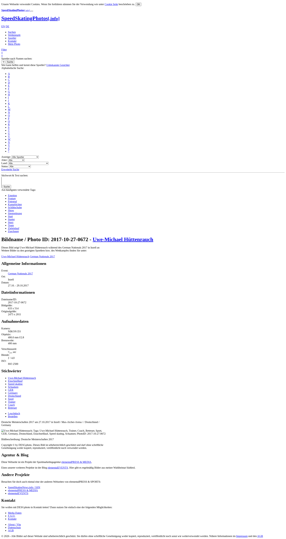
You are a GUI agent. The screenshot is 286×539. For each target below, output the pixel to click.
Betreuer (12, 407)
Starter (11, 219)
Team (11, 225)
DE (7, 26)
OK (138, 4)
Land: (4, 163)
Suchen (12, 32)
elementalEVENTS (58, 467)
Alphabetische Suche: (12, 68)
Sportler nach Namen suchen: (16, 58)
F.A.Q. (11, 515)
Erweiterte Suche (10, 169)
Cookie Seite (111, 4)
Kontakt (12, 41)
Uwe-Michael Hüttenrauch (123, 239)
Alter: (4, 160)
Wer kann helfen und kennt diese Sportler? (23, 65)
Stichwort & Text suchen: (14, 175)
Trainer (11, 401)
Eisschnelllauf (15, 381)
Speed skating (15, 384)
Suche (10, 62)
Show (11, 210)
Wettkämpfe (14, 35)
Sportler (12, 38)
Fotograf (12, 201)
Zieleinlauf (13, 228)
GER (10, 390)
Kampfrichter (15, 204)
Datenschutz (14, 527)
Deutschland (14, 395)
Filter (4, 49)
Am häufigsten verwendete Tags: (18, 189)
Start (10, 216)
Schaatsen (13, 387)
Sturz (10, 222)
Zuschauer (13, 231)
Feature (12, 198)
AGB (11, 530)
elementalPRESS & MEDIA (76, 462)
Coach (11, 404)
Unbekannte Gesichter (58, 65)
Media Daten (15, 512)
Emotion (12, 195)
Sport (11, 398)
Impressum (242, 536)
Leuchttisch (14, 413)
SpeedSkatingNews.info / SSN (24, 487)
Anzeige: (6, 156)
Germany (13, 392)
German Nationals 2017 (42, 256)
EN (3, 26)
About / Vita (14, 524)
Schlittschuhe (15, 207)
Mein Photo (14, 44)
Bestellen (13, 416)
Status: (4, 166)
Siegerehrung (15, 213)
